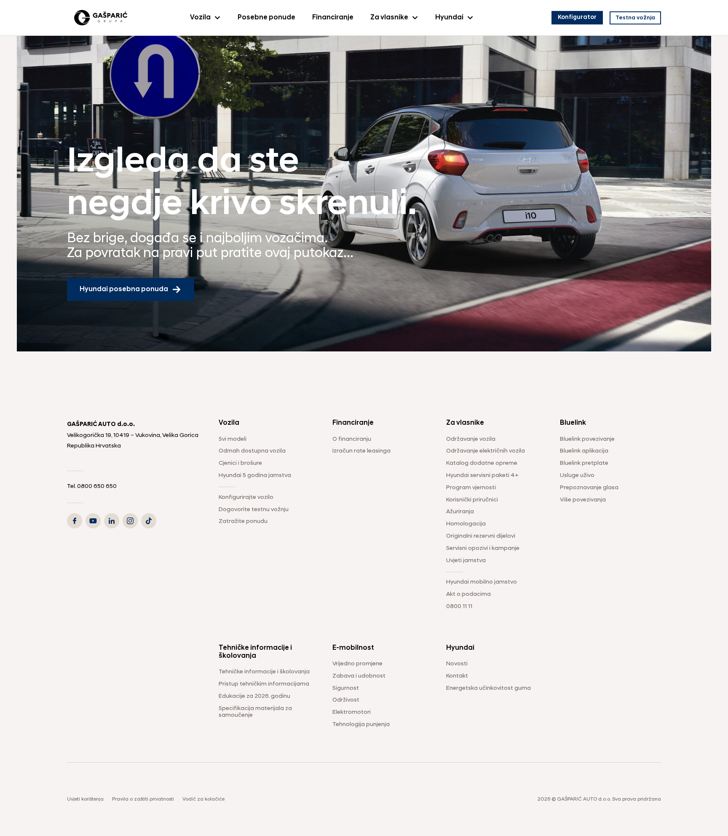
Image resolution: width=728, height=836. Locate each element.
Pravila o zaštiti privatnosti (143, 799)
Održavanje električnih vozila (485, 451)
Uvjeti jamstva (466, 560)
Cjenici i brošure (240, 463)
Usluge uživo (577, 475)
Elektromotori (351, 712)
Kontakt (457, 676)
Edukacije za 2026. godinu (254, 696)
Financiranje (332, 17)
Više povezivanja (583, 500)
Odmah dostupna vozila (252, 451)
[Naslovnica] (100, 18)
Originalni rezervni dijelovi (480, 536)
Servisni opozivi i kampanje (482, 548)
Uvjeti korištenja (85, 799)
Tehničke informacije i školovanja (264, 672)
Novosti (457, 664)
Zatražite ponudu (243, 521)
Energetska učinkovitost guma (488, 688)
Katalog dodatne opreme (481, 463)
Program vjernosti (471, 488)
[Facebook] (74, 520)
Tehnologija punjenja (361, 724)
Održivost (345, 700)
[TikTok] (148, 520)
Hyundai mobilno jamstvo (481, 582)
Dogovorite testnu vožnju (254, 509)
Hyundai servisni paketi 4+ (482, 475)
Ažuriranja (460, 512)
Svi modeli (232, 439)
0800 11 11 (459, 606)
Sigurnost (345, 688)
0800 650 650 (97, 486)
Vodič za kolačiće (203, 799)
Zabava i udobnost (358, 676)
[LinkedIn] (111, 520)
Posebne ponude (266, 17)
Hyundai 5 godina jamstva (255, 475)
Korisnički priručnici (472, 500)
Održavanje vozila (470, 439)
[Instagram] (130, 520)
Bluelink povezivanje (587, 439)
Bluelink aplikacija (584, 451)
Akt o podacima (468, 594)
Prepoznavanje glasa (589, 488)
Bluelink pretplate (584, 463)
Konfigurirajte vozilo (246, 497)
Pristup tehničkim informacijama (264, 684)
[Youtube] (93, 520)
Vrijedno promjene (357, 664)
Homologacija (466, 524)
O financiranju (351, 439)
